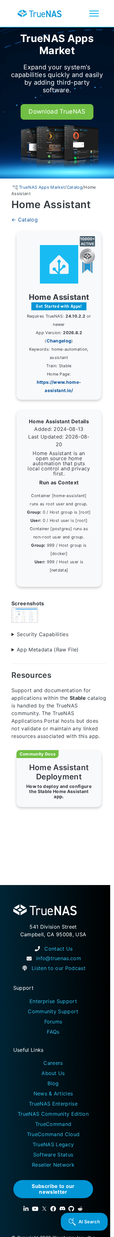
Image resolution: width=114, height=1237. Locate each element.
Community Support (53, 1011)
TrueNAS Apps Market (57, 44)
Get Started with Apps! (59, 306)
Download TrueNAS (56, 111)
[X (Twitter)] (44, 1209)
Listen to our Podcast (59, 968)
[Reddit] (80, 1209)
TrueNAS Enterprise (53, 1103)
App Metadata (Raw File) (48, 649)
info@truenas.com (58, 958)
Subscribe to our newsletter (53, 1189)
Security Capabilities (42, 634)
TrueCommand (53, 1124)
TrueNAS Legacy (53, 1144)
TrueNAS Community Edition (53, 1114)
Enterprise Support (53, 1001)
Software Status (53, 1154)
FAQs (53, 1032)
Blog (53, 1083)
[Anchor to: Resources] (58, 675)
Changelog (59, 340)
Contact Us (58, 949)
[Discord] (62, 1209)
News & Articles (53, 1093)
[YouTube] (35, 1209)
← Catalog (24, 219)
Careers (53, 1063)
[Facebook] (53, 1209)
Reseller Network (53, 1165)
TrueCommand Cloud (53, 1134)
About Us (53, 1073)
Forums (53, 1021)
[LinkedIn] (25, 1209)
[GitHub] (71, 1209)
